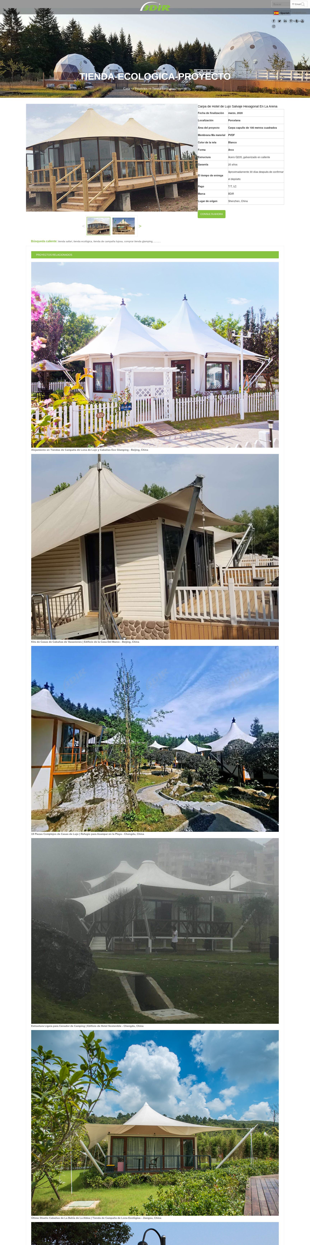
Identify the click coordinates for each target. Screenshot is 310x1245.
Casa (126, 88)
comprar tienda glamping (138, 241)
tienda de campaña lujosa (108, 241)
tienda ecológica (83, 241)
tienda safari (65, 241)
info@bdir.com (299, 12)
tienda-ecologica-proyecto (169, 88)
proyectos (141, 88)
